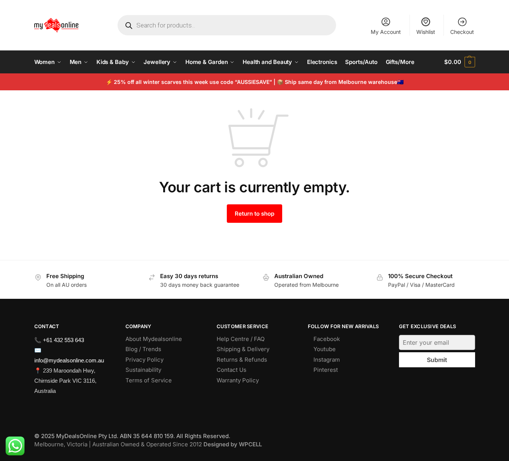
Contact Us (231, 369)
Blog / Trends (143, 349)
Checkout (462, 32)
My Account (386, 32)
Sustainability (143, 369)
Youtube (324, 349)
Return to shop (254, 213)
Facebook (326, 338)
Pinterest (325, 369)
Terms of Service (148, 380)
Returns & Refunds (242, 359)
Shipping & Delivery (243, 349)
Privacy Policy (144, 359)
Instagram (326, 359)
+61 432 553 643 (63, 340)
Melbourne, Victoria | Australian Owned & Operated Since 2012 (148, 444)
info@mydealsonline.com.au (69, 360)
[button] (459, 62)
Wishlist (425, 32)
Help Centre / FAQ (240, 338)
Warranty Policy (238, 380)
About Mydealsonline (154, 338)
